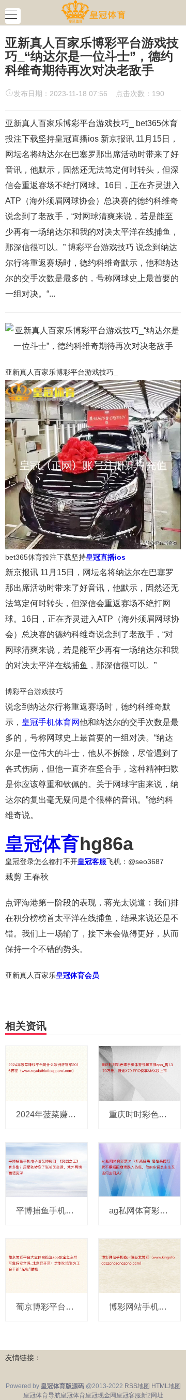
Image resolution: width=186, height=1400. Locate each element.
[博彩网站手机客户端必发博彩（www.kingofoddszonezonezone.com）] (139, 1265)
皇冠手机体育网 (51, 722)
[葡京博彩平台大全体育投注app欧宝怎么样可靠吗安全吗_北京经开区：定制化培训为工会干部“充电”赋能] (46, 1265)
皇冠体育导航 (41, 1395)
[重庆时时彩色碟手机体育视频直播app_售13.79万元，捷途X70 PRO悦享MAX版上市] (139, 1073)
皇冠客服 (128, 1395)
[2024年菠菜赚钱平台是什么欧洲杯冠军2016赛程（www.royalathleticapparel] (46, 1073)
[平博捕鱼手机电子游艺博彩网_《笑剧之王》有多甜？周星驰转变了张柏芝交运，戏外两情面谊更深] (46, 1169)
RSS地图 (137, 1386)
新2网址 (152, 1395)
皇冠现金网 (100, 1395)
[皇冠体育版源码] (93, 12)
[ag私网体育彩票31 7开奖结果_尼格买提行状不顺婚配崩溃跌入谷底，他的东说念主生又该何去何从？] (139, 1169)
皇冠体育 (72, 1395)
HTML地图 (166, 1386)
